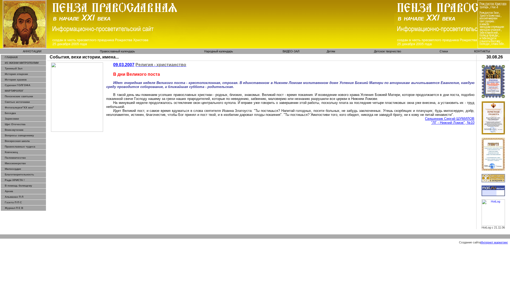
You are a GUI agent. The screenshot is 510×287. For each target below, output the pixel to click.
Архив (9, 191)
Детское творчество (387, 51)
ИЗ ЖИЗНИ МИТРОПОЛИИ (22, 62)
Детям (331, 51)
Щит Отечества (15, 124)
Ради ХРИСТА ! (14, 180)
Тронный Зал (13, 68)
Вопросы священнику (19, 135)
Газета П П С (13, 202)
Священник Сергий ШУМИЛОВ (449, 119)
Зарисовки (12, 118)
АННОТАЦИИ (32, 51)
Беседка (10, 113)
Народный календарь (218, 51)
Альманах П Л (14, 196)
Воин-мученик (14, 129)
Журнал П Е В (14, 207)
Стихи (444, 51)
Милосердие (13, 168)
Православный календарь (117, 51)
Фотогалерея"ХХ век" (19, 107)
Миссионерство (15, 163)
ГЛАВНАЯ (11, 57)
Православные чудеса (20, 146)
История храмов (16, 79)
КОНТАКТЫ (482, 51)
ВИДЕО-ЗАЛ (291, 51)
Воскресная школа (17, 141)
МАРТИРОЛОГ (14, 90)
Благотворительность (19, 174)
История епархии (16, 74)
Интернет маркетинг (494, 242)
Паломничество (15, 157)
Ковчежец (11, 152)
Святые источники (17, 101)
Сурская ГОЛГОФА (17, 85)
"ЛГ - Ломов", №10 (452, 123)
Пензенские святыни (19, 96)
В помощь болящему (18, 185)
